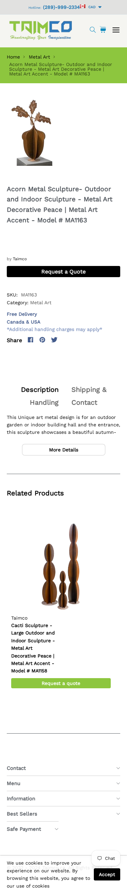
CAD (91, 7)
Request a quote (61, 683)
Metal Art (39, 57)
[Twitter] (54, 339)
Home (13, 57)
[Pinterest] (42, 339)
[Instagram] (66, 339)
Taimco (20, 258)
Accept (107, 874)
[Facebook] (30, 339)
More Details (63, 449)
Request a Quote (63, 271)
